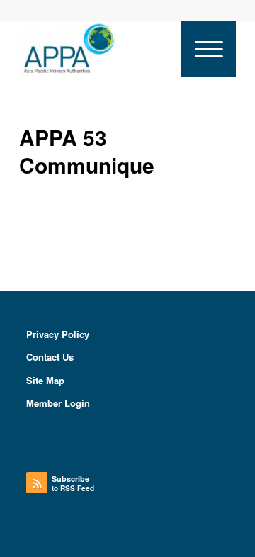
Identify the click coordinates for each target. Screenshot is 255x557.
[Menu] (208, 49)
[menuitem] (208, 49)
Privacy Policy (57, 334)
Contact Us (50, 357)
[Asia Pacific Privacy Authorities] (106, 49)
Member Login (58, 403)
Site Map (45, 380)
